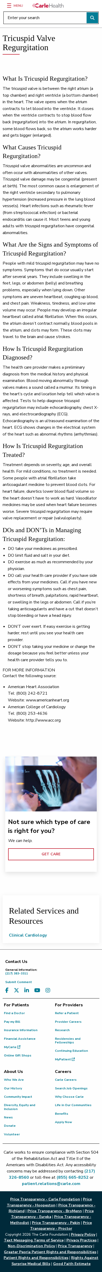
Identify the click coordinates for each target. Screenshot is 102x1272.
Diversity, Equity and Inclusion (19, 1107)
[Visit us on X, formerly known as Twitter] (16, 990)
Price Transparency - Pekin (56, 1222)
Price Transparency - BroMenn (54, 1211)
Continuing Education (71, 1051)
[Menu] (9, 5)
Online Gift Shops (17, 1055)
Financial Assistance (20, 1039)
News (8, 1117)
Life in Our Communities (73, 1105)
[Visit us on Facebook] (7, 990)
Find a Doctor (14, 1013)
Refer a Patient (67, 1013)
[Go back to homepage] (48, 5)
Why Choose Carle (69, 1097)
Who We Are (14, 1080)
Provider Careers (68, 1022)
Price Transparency (75, 1246)
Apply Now (63, 1122)
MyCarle (10, 1047)
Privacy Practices (81, 1240)
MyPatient (63, 1059)
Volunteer (12, 1134)
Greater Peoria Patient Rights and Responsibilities (50, 1252)
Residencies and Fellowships (68, 1040)
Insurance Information (20, 1030)
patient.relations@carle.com (51, 1184)
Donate (10, 1126)
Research (62, 1030)
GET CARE (51, 854)
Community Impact (18, 1097)
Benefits (61, 1114)
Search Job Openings (71, 1088)
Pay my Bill (12, 1022)
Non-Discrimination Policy (31, 1246)
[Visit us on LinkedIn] (26, 990)
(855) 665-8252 (72, 1177)
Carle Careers (66, 1080)
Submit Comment (18, 982)
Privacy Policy (83, 1234)
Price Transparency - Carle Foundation (45, 1199)
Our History (13, 1088)
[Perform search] (92, 17)
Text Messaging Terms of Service (34, 1240)
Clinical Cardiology (28, 935)
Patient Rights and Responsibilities (36, 1257)
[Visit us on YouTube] (37, 990)
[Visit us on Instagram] (48, 990)
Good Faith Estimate (71, 1263)
